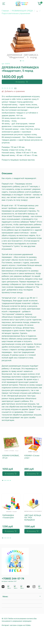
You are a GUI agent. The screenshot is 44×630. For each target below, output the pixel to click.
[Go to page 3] (5, 480)
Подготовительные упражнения (16, 13)
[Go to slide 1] (20, 60)
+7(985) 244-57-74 (13, 578)
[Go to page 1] (2, 480)
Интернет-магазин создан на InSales (16, 625)
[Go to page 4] (7, 480)
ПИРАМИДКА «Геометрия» (8, 516)
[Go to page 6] (10, 480)
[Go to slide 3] (23, 60)
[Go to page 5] (8, 480)
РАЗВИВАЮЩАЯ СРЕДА (22, 11)
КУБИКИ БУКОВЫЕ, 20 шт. (10, 456)
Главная (5, 11)
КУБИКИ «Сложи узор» (31, 456)
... (37, 11)
